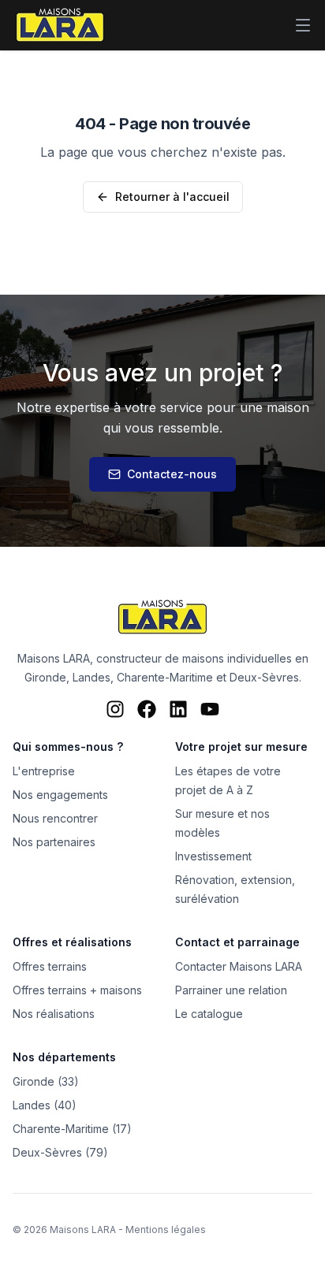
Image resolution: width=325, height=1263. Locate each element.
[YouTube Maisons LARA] (209, 709)
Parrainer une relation (231, 990)
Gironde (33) (46, 1081)
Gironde (45, 677)
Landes (91, 677)
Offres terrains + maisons (77, 990)
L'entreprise (44, 771)
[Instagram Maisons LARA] (115, 709)
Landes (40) (45, 1105)
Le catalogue (209, 1013)
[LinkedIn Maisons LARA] (178, 709)
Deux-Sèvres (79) (60, 1152)
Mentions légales (165, 1229)
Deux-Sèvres (264, 677)
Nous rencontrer (55, 818)
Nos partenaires (54, 842)
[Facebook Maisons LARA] (146, 709)
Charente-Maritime (165, 677)
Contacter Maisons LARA (238, 966)
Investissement (213, 856)
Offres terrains (50, 966)
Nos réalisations (54, 1013)
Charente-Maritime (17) (72, 1128)
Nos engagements (60, 794)
